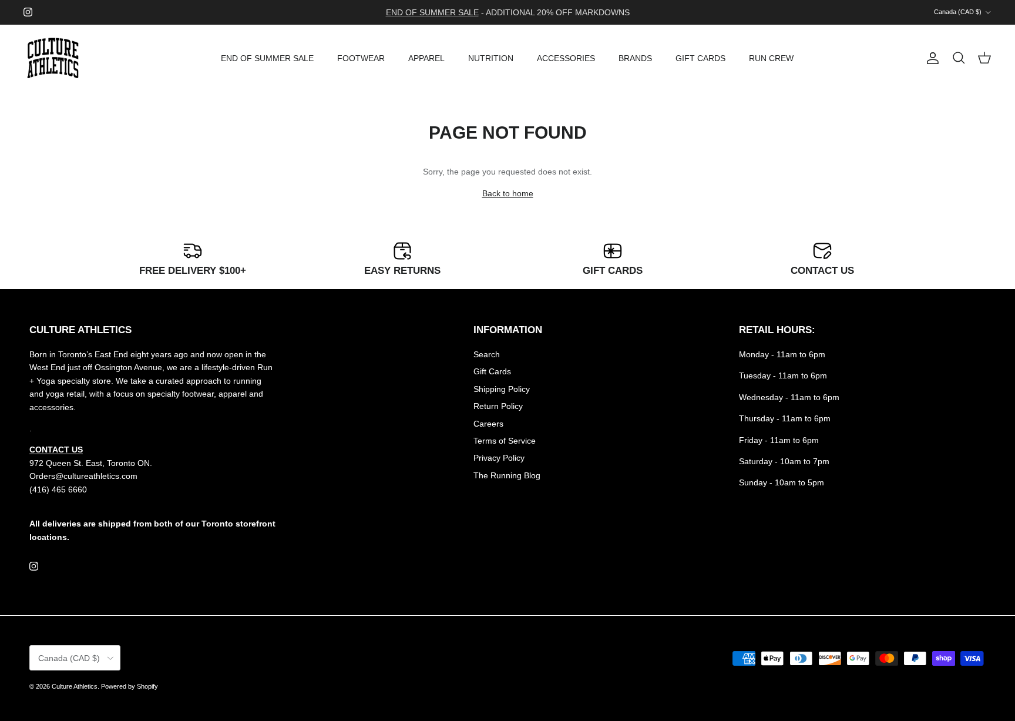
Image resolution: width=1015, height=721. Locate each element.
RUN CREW (771, 58)
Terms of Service (504, 440)
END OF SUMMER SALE (267, 58)
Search (486, 354)
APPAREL (426, 58)
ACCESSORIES (566, 58)
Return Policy (498, 406)
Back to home (507, 193)
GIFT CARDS (700, 58)
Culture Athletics (75, 686)
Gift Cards (492, 371)
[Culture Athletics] (52, 58)
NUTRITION (490, 58)
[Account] (930, 58)
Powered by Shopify (129, 686)
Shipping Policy (501, 389)
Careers (488, 423)
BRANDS (635, 58)
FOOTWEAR (361, 58)
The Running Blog (506, 475)
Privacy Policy (499, 457)
